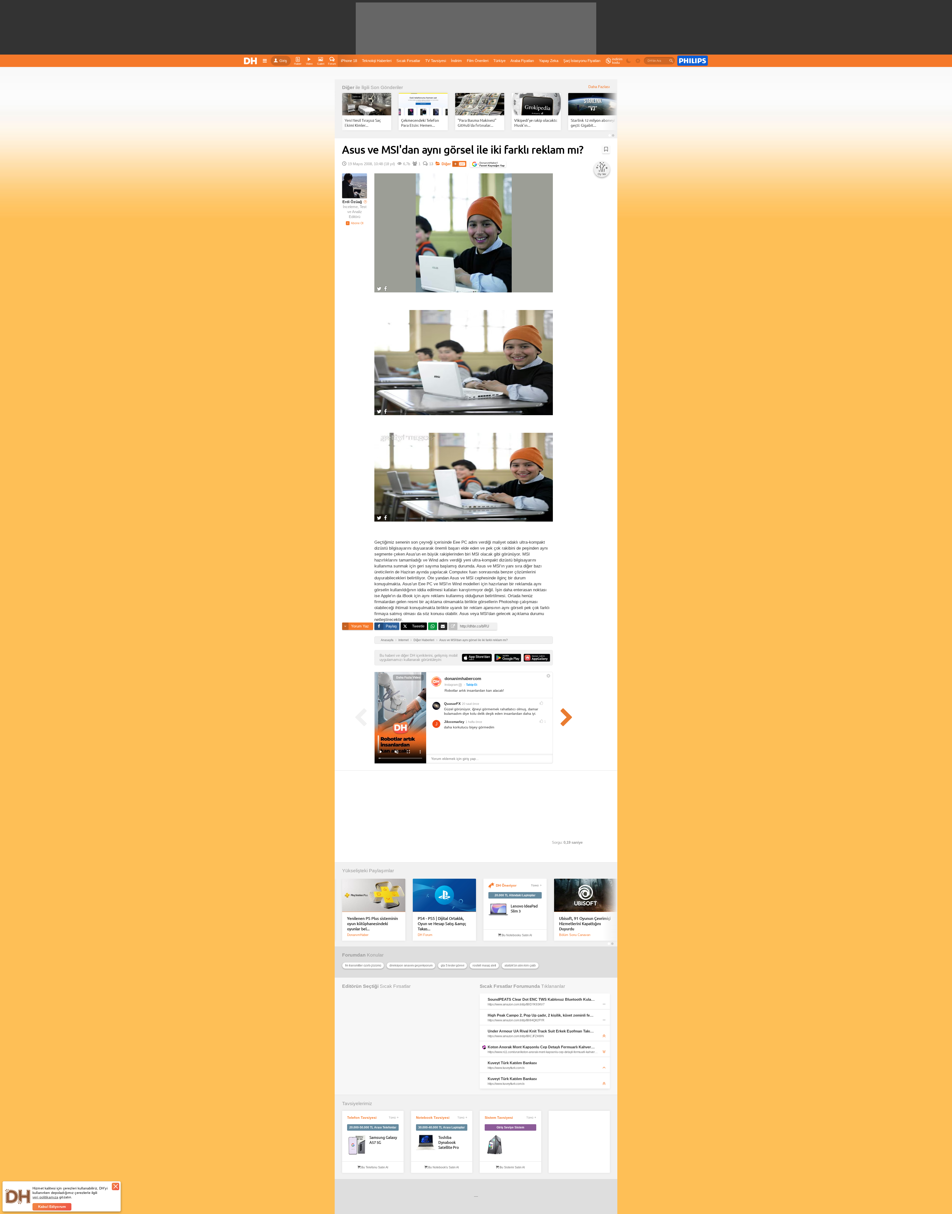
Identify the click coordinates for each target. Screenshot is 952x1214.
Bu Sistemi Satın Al (512, 1167)
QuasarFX (452, 704)
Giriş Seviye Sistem (510, 1127)
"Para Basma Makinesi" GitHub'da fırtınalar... (477, 122)
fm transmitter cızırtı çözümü (363, 965)
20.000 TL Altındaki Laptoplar (515, 895)
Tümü (535, 885)
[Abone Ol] (354, 223)
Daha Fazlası (599, 87)
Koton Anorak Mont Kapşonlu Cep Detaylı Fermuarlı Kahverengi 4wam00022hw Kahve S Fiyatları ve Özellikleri (541, 1047)
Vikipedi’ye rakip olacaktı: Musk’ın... (535, 122)
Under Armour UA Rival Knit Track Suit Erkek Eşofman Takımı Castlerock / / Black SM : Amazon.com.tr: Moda (541, 1031)
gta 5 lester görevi (452, 965)
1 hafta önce (474, 722)
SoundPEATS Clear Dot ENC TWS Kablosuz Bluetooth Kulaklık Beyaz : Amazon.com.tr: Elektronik (541, 999)
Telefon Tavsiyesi (362, 1118)
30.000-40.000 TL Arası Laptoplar (441, 1127)
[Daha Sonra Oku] (606, 149)
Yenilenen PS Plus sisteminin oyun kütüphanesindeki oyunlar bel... (372, 923)
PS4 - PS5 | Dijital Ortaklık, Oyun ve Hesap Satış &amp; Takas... (442, 923)
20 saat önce (470, 704)
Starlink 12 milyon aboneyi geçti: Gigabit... (593, 122)
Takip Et (471, 684)
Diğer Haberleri (424, 640)
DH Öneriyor (506, 885)
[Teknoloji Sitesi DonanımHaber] (251, 61)
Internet (403, 640)
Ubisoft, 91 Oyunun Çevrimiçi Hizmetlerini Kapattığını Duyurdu (585, 923)
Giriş (283, 61)
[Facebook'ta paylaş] (385, 288)
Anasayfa (387, 640)
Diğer (348, 87)
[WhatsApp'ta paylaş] (432, 626)
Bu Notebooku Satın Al (516, 935)
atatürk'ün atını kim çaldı (520, 965)
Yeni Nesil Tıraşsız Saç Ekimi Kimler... (363, 122)
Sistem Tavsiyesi (499, 1118)
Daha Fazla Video (408, 677)
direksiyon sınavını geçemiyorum (410, 965)
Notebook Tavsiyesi (432, 1118)
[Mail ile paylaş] (442, 626)
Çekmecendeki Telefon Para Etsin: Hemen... (420, 122)
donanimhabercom (463, 678)
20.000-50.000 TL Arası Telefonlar (372, 1127)
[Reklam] (692, 61)
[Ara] (671, 60)
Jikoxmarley (454, 722)
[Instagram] (436, 681)
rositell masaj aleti (484, 965)
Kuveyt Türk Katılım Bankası (512, 1063)
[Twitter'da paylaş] (379, 288)
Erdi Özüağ (352, 202)
